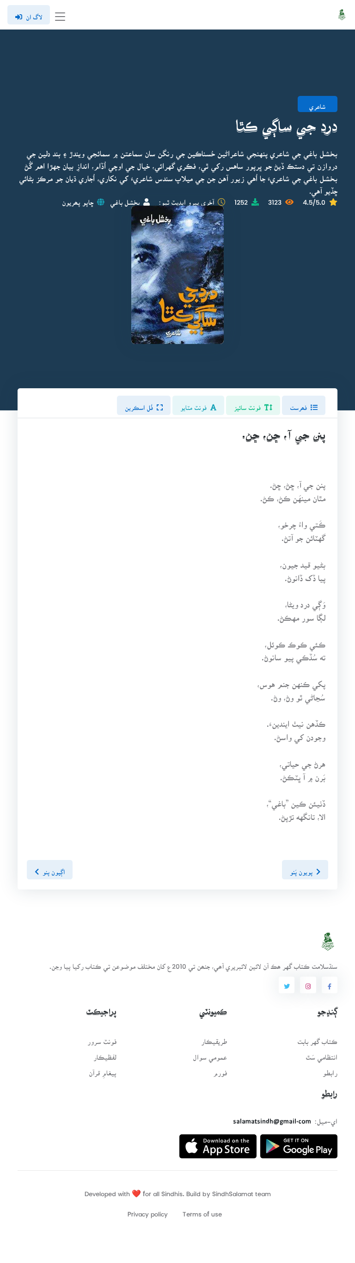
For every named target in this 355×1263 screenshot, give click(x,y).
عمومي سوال (210, 1054)
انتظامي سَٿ (321, 1054)
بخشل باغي (125, 199)
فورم (220, 1070)
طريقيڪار (214, 1039)
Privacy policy (148, 1211)
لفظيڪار (104, 1054)
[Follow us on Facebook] (329, 985)
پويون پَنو (301, 869)
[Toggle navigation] (60, 15)
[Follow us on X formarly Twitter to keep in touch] (286, 985)
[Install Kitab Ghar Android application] (298, 1143)
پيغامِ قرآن (102, 1070)
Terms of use (202, 1211)
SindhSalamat (232, 1191)
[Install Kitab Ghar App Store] (218, 1143)
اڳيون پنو (54, 869)
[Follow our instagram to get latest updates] (308, 985)
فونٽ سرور (101, 1039)
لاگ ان (34, 14)
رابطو (330, 1070)
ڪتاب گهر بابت (317, 1039)
